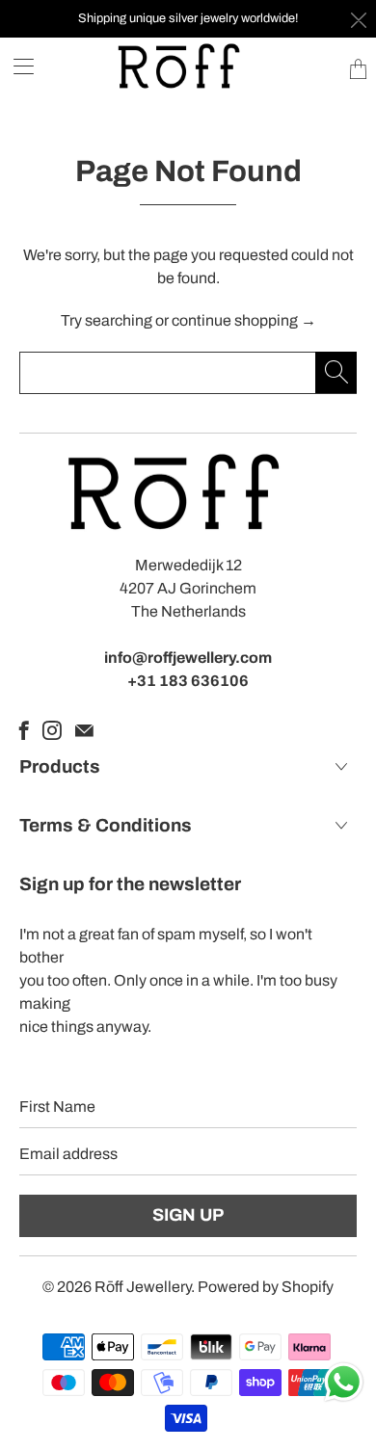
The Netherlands (188, 611)
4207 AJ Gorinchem (188, 588)
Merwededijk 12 (188, 565)
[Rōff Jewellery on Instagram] (52, 730)
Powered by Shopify (266, 1287)
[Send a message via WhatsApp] (343, 1382)
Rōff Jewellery (142, 1287)
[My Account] (17, 66)
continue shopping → (244, 320)
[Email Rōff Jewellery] (84, 730)
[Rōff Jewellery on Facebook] (24, 730)
